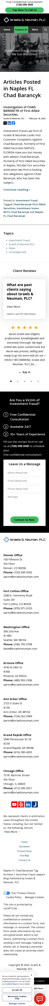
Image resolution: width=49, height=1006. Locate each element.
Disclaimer (24, 846)
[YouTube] (14, 804)
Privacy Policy (24, 851)
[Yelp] (21, 804)
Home (7, 29)
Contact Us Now (24, 519)
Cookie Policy (14, 897)
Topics (8, 233)
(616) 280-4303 (23, 752)
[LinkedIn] (28, 804)
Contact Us (21, 29)
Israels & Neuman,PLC (22, 244)
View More (13, 306)
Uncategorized (17, 252)
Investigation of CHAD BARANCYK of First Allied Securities (21, 110)
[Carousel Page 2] (17, 381)
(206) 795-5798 (23, 644)
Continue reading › (16, 189)
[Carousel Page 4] (31, 381)
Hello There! (38, 988)
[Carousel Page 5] (38, 381)
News (12, 248)
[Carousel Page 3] (24, 381)
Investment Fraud (26, 200)
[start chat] (40, 999)
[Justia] (35, 804)
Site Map (24, 855)
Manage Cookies (34, 897)
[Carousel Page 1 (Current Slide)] (10, 381)
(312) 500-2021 (23, 788)
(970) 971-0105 (23, 608)
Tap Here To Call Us (24, 10)
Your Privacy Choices (23, 893)
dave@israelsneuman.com (20, 648)
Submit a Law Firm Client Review (21, 314)
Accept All (17, 990)
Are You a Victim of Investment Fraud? (25, 402)
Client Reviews (24, 270)
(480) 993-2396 (23, 680)
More (35, 29)
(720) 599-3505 (23, 572)
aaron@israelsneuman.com (21, 576)
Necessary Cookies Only (17, 997)
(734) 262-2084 (23, 716)
